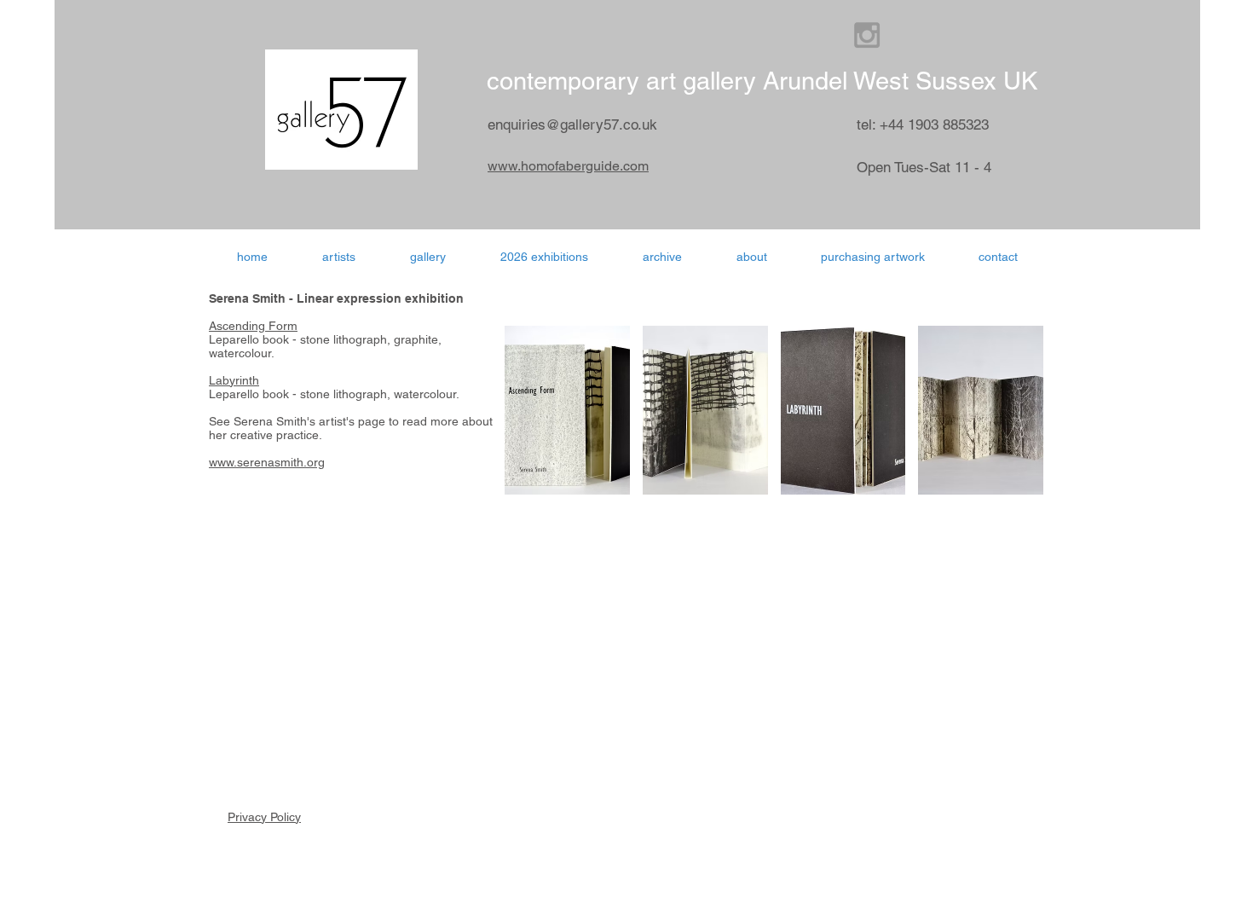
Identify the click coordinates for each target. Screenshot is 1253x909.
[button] (544, 257)
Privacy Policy (264, 817)
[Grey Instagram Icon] (867, 35)
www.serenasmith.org (267, 462)
